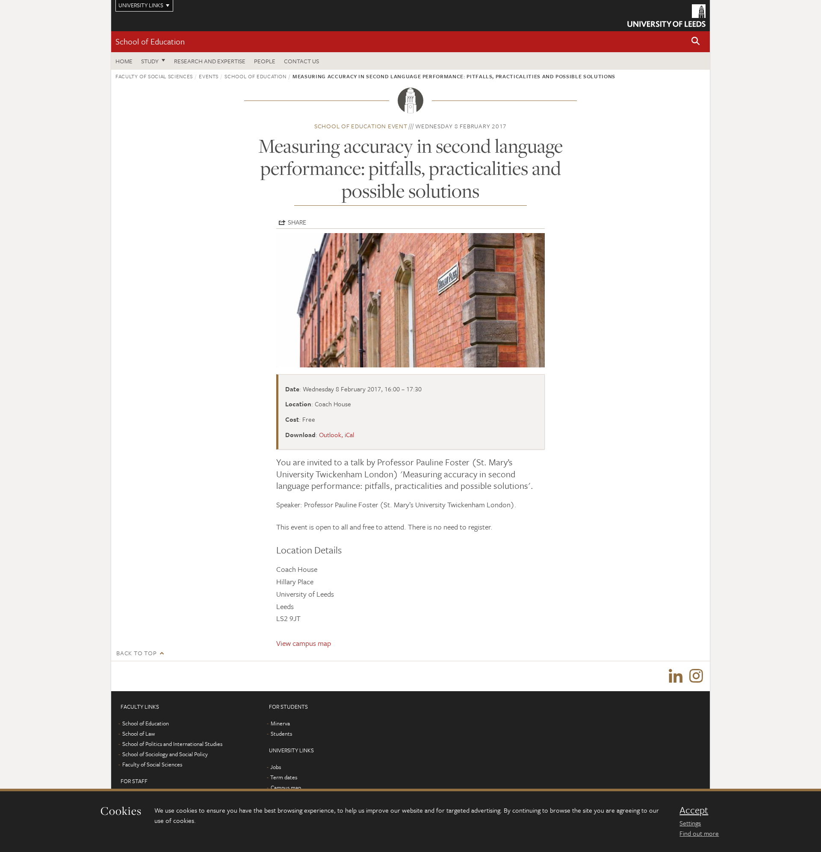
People (264, 60)
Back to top (136, 652)
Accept (693, 810)
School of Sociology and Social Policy (165, 754)
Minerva (280, 723)
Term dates (283, 777)
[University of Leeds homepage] (666, 15)
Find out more (699, 833)
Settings (690, 823)
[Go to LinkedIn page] (675, 676)
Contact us (301, 60)
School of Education (150, 41)
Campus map (286, 787)
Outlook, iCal (336, 434)
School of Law (138, 733)
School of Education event (361, 125)
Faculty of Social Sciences (154, 76)
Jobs (275, 767)
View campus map (303, 643)
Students (281, 733)
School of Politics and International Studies (172, 744)
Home (124, 60)
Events (209, 76)
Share (297, 222)
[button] (696, 41)
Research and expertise (209, 60)
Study (150, 60)
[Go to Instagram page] (696, 676)
